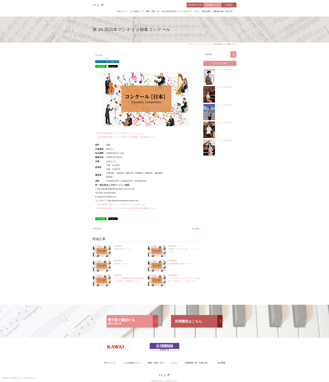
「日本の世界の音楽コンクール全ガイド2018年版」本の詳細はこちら (125, 137)
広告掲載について (212, 5)
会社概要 (221, 363)
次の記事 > (196, 229)
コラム (196, 11)
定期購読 (228, 5)
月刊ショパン (122, 11)
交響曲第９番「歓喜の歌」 (223, 11)
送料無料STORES (195, 5)
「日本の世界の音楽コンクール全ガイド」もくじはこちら (120, 133)
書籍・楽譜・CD (152, 11)
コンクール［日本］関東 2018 (107, 62)
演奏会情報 (206, 11)
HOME (190, 44)
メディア (196, 44)
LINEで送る (101, 66)
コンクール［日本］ (206, 44)
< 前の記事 (97, 229)
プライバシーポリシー (11, 378)
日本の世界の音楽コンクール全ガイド (176, 11)
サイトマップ (29, 378)
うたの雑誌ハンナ (137, 11)
